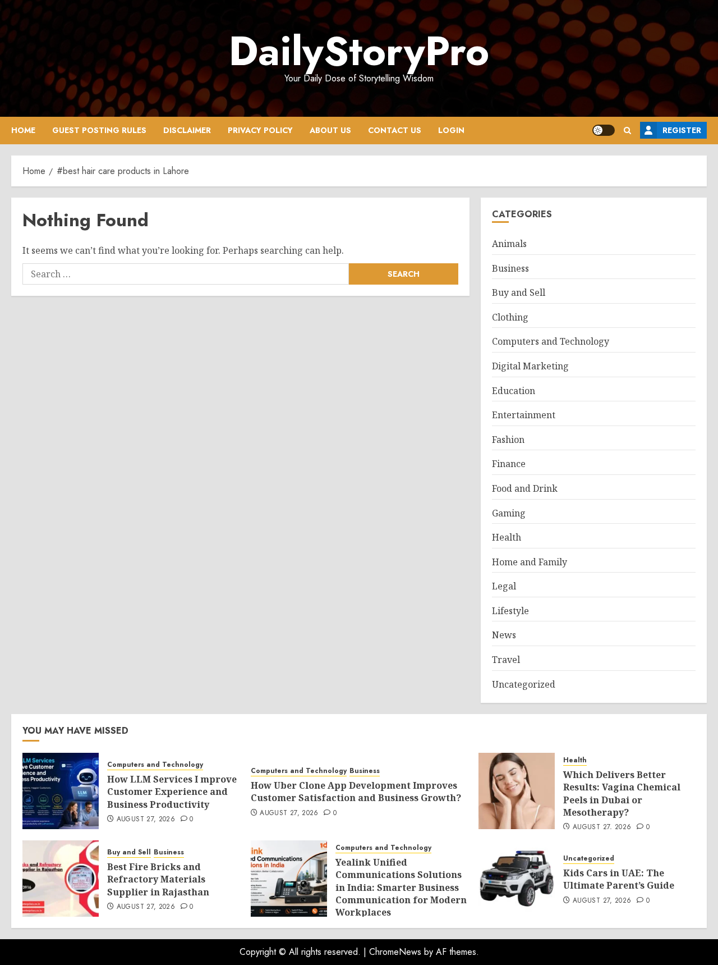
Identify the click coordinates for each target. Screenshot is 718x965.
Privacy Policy (260, 130)
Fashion (508, 439)
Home (23, 130)
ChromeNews (395, 951)
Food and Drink (525, 488)
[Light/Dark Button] (603, 130)
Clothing (510, 317)
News (504, 635)
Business (510, 268)
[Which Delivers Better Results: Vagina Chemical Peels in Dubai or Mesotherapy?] (516, 791)
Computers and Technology (550, 341)
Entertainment (523, 415)
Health (506, 537)
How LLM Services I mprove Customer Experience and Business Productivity (172, 792)
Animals (509, 243)
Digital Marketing (530, 366)
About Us (330, 130)
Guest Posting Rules (99, 130)
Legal (504, 586)
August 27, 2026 (146, 819)
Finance (509, 464)
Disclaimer (187, 130)
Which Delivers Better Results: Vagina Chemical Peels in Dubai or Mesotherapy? (621, 793)
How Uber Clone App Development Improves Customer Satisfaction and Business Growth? (356, 791)
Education (513, 391)
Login (451, 130)
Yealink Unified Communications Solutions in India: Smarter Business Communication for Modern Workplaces (401, 887)
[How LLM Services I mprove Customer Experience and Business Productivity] (60, 791)
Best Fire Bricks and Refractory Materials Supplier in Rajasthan (158, 879)
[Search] (627, 130)
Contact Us (394, 130)
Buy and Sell (518, 292)
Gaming (509, 513)
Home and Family (529, 562)
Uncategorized (523, 684)
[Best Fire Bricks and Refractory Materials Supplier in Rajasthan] (60, 878)
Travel (506, 659)
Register (681, 130)
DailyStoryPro (359, 51)
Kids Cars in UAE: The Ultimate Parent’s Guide (618, 879)
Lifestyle (510, 611)
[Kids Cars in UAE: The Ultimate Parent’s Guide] (516, 878)
